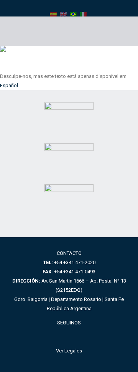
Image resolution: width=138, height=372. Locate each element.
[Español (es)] (53, 14)
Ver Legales (69, 351)
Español (9, 85)
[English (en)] (63, 14)
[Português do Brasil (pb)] (73, 14)
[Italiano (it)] (83, 14)
